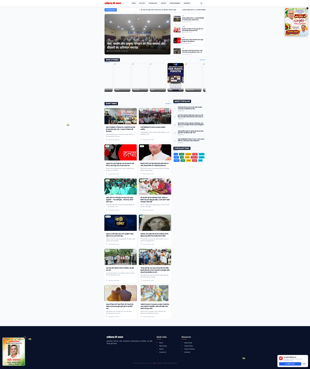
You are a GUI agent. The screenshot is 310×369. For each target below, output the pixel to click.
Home (134, 3)
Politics (142, 3)
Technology (153, 3)
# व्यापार (188, 160)
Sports (163, 3)
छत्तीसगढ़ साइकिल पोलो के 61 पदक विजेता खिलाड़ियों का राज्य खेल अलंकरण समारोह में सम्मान (174, 10)
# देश (182, 157)
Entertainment (175, 3)
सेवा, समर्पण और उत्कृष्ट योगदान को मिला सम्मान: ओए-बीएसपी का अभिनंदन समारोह (129, 10)
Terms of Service (189, 349)
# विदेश (182, 160)
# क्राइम (181, 154)
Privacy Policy (188, 346)
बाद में (304, 363)
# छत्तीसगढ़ (188, 154)
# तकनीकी (201, 154)
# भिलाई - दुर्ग (194, 157)
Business (187, 3)
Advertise (187, 352)
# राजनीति (176, 160)
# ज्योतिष (195, 154)
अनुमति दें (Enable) (291, 363)
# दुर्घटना (176, 157)
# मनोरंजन (201, 157)
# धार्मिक (187, 157)
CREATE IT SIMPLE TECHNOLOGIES (167, 363)
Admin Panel (188, 343)
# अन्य (175, 154)
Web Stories (163, 346)
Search (161, 349)
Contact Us (162, 352)
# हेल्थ (200, 160)
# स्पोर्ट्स (195, 160)
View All (202, 60)
